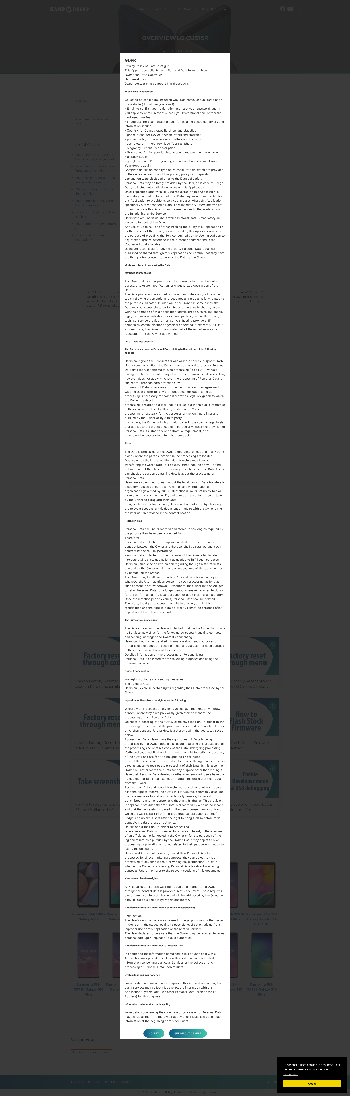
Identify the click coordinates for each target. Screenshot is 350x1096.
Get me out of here (187, 1033)
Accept (154, 1033)
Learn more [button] (290, 1074)
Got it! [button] (312, 1083)
